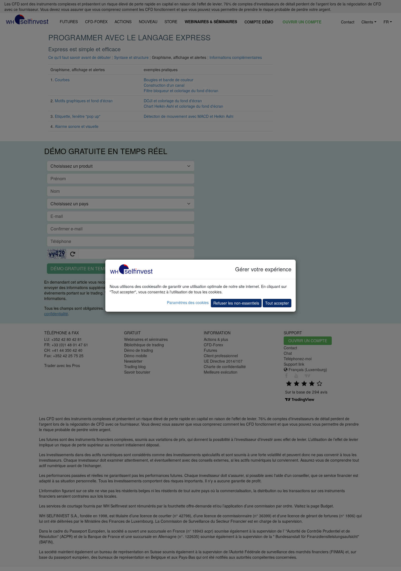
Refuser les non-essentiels (236, 303)
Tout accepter (277, 303)
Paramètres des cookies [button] (188, 302)
